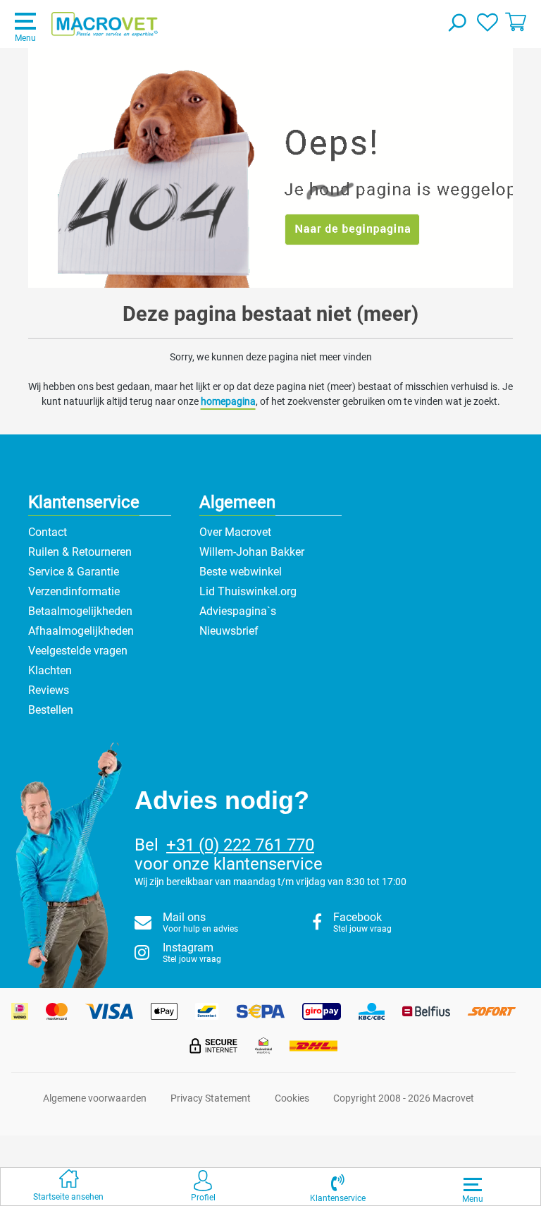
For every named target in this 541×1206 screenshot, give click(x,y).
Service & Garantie (73, 571)
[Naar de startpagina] (104, 24)
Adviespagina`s (237, 611)
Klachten (50, 670)
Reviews (48, 690)
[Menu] (473, 1184)
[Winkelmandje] (515, 21)
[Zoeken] (456, 24)
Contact (47, 532)
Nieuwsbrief (229, 631)
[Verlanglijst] (487, 21)
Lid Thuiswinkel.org (248, 591)
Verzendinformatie (74, 591)
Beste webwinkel (240, 571)
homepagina (228, 401)
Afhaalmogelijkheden (81, 631)
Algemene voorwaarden (95, 1098)
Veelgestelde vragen (78, 650)
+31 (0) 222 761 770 (240, 845)
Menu (25, 38)
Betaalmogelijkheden (80, 611)
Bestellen (50, 710)
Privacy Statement (210, 1098)
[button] (338, 1186)
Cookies (292, 1098)
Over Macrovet (235, 532)
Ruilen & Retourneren (80, 552)
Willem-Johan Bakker (251, 552)
